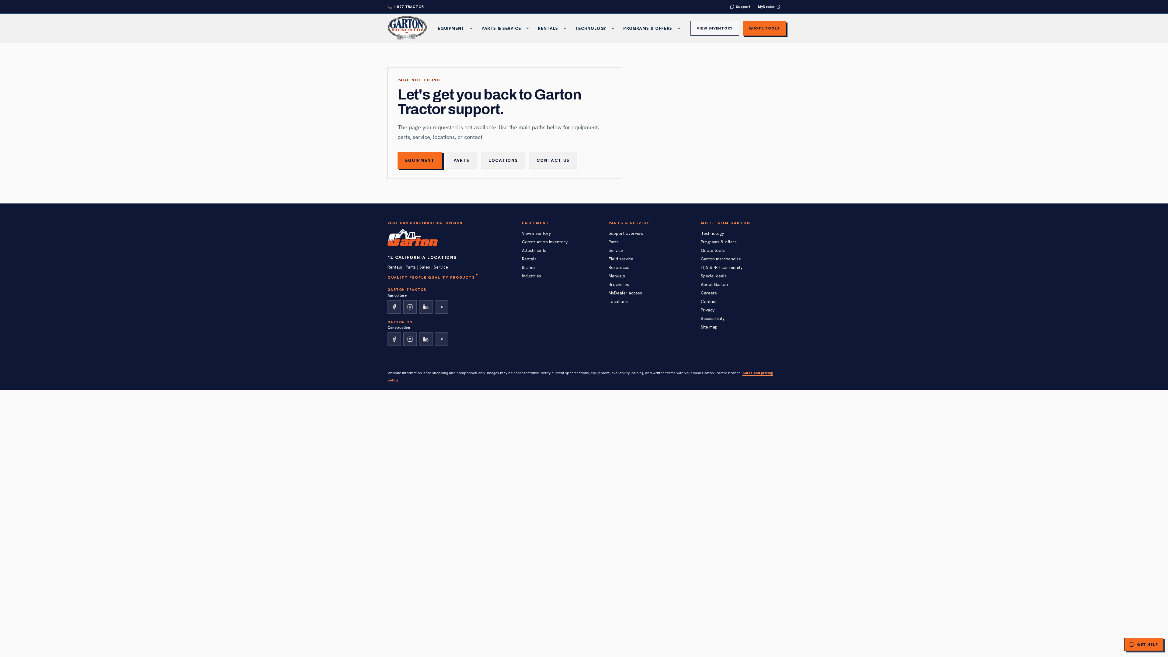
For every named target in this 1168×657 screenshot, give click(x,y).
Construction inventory (545, 242)
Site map (709, 327)
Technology (590, 28)
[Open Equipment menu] (471, 28)
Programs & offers (719, 242)
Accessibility (713, 318)
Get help (1147, 644)
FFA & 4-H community (721, 267)
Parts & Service (501, 28)
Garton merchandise (721, 259)
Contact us (553, 160)
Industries (531, 276)
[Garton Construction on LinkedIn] (426, 339)
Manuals (617, 276)
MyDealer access (625, 293)
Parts (462, 160)
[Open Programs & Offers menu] (678, 28)
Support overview (626, 233)
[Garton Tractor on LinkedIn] (426, 307)
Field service (621, 259)
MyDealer (766, 6)
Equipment (451, 28)
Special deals (714, 276)
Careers (709, 293)
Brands (529, 267)
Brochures (619, 284)
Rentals (548, 28)
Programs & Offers (647, 28)
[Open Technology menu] (612, 28)
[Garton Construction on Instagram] (410, 339)
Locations (503, 160)
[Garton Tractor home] (407, 28)
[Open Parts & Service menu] (527, 28)
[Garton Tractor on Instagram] (410, 307)
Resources (619, 267)
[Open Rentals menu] (564, 28)
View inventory (715, 28)
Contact (709, 301)
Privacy (707, 310)
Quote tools (764, 28)
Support (743, 6)
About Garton (714, 284)
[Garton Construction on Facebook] (394, 339)
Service (616, 250)
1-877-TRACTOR (409, 6)
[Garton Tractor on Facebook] (394, 307)
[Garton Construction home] (413, 237)
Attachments (534, 250)
